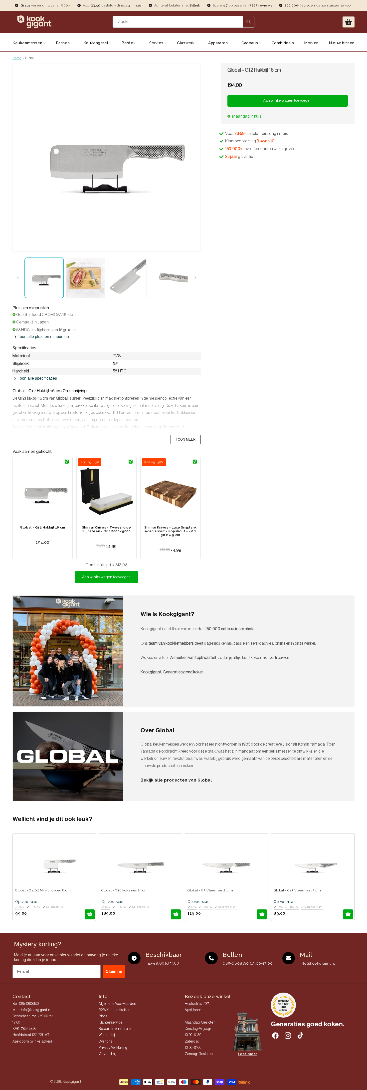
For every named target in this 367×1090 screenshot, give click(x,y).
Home (16, 58)
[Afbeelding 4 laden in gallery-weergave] (168, 278)
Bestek (129, 43)
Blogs (103, 1016)
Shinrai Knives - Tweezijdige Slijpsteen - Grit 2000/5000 (106, 529)
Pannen (63, 43)
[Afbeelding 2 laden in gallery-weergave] (85, 278)
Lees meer (247, 1054)
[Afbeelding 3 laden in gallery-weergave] (127, 278)
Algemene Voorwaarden (117, 1004)
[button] (349, 21)
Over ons (105, 1041)
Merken (311, 43)
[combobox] (183, 21)
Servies (157, 43)
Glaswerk (186, 43)
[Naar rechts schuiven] (195, 277)
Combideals (283, 43)
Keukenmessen (27, 43)
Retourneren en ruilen (116, 1029)
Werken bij (107, 1035)
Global (30, 58)
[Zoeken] (248, 22)
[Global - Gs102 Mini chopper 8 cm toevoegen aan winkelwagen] (90, 914)
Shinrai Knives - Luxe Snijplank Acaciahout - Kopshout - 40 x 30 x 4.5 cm (170, 531)
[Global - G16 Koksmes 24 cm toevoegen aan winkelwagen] (176, 914)
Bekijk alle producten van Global (176, 780)
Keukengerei (96, 43)
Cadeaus (250, 43)
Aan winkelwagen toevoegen (106, 577)
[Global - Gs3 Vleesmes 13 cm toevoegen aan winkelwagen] (348, 914)
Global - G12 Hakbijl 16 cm (42, 527)
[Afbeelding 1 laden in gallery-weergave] (44, 278)
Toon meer (185, 439)
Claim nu (114, 971)
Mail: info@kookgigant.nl (31, 1010)
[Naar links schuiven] (17, 277)
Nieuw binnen (342, 43)
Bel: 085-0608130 (25, 1004)
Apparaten (218, 43)
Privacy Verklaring (113, 1048)
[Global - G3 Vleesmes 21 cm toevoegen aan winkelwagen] (262, 914)
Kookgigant (72, 1082)
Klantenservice (110, 1022)
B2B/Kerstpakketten (115, 1010)
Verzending (108, 1054)
